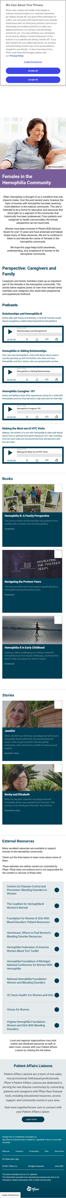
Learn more (31, 1119)
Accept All (33, 79)
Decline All (33, 70)
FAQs (47, 1151)
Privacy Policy (34, 1151)
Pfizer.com (6, 1151)
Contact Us (19, 1151)
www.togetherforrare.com (26, 1107)
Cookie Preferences (10, 1195)
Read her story (32, 731)
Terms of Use (59, 1151)
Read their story (32, 794)
